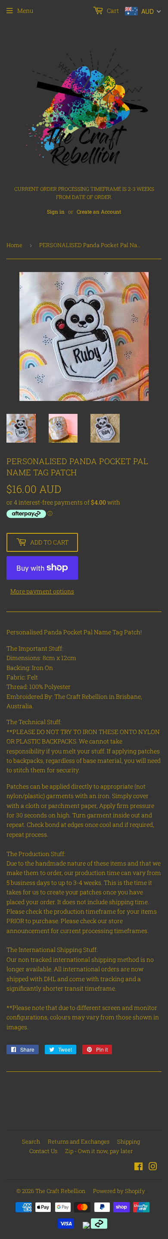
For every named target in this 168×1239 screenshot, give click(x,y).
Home (14, 245)
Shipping (128, 1141)
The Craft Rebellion (60, 1191)
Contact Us (43, 1151)
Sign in (56, 211)
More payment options (42, 591)
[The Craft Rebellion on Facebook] (138, 1167)
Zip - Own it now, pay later (99, 1151)
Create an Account (99, 211)
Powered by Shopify (119, 1191)
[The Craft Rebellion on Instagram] (153, 1167)
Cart (112, 10)
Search (31, 1141)
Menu (25, 10)
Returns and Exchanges (78, 1141)
